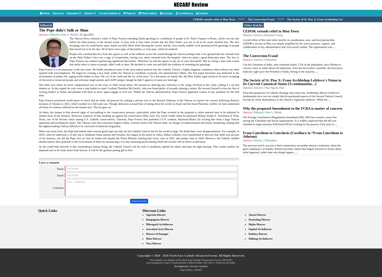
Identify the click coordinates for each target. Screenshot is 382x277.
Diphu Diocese (257, 224)
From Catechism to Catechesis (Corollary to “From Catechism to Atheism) (293, 134)
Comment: (58, 187)
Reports (130, 13)
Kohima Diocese (258, 233)
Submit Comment (139, 201)
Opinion (89, 13)
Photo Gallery (149, 13)
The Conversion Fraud (249, 19)
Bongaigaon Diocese (157, 219)
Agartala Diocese (156, 214)
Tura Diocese (153, 243)
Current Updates (108, 13)
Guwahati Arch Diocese (159, 229)
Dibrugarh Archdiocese (159, 224)
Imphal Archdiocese (260, 229)
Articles (258, 35)
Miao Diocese (153, 238)
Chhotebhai (270, 59)
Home (46, 13)
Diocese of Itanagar (157, 233)
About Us (58, 13)
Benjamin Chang (273, 35)
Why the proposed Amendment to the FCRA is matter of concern (292, 108)
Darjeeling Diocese (259, 219)
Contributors (185, 13)
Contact (203, 13)
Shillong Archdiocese (261, 238)
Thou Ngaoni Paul (274, 87)
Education (73, 13)
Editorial (54, 34)
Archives (167, 13)
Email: (60, 175)
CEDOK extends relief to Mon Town (202, 19)
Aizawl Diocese (257, 214)
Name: (60, 169)
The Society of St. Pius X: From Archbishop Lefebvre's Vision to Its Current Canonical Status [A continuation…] (292, 82)
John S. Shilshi (69, 34)
